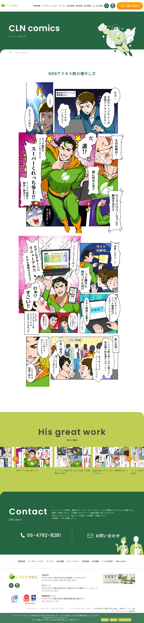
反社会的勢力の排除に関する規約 (105, 608)
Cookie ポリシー (125, 620)
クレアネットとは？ (50, 6)
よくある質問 (97, 6)
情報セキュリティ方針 (127, 608)
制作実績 (70, 6)
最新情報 (36, 6)
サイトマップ (32, 608)
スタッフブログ (73, 561)
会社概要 (87, 6)
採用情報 (79, 6)
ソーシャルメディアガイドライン (80, 608)
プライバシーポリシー (58, 608)
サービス (62, 6)
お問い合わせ (120, 561)
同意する (105, 620)
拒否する (113, 620)
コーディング (43, 608)
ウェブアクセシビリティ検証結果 (123, 611)
